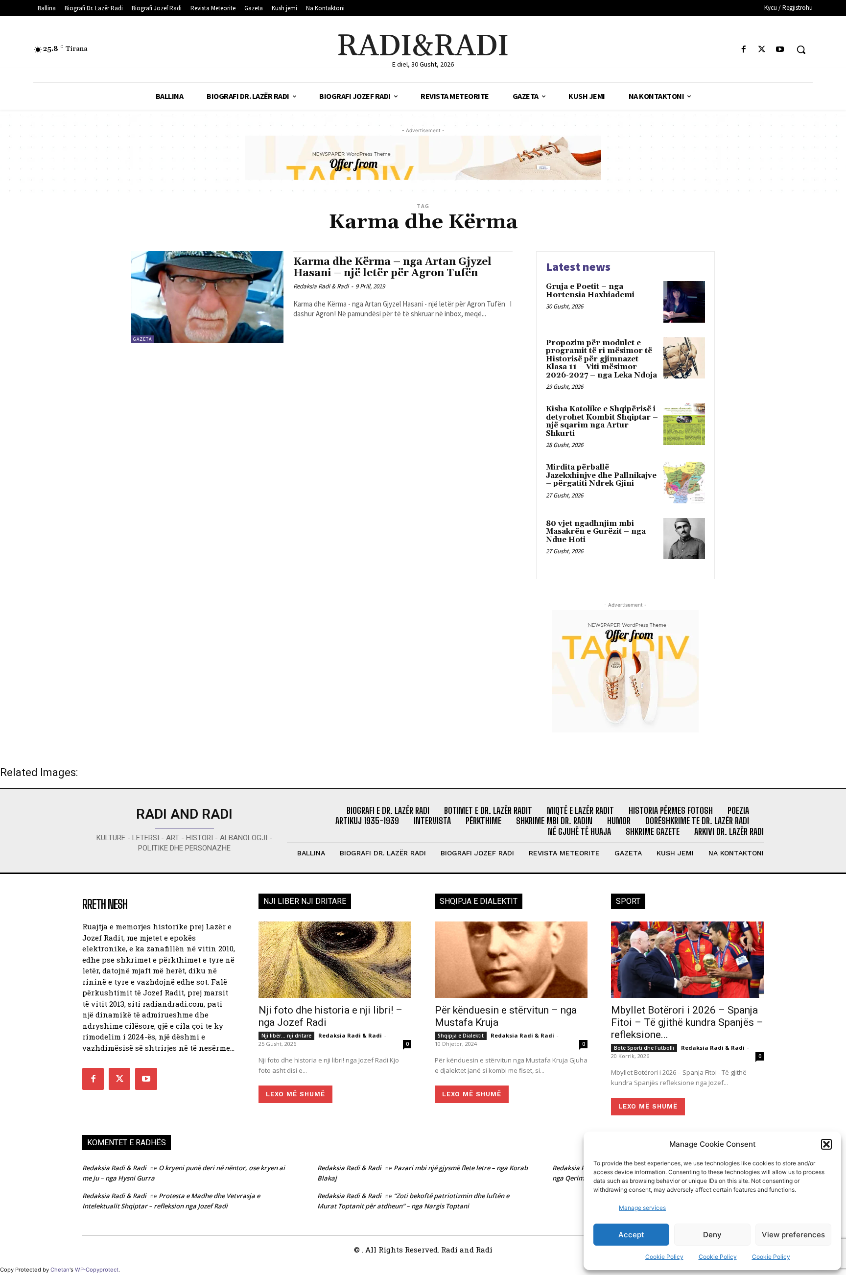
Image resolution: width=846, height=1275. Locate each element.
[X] (762, 49)
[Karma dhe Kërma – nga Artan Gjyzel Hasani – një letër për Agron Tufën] (207, 297)
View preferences (793, 1234)
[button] (826, 1144)
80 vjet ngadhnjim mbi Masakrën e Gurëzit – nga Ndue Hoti (596, 531)
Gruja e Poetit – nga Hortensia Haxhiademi (590, 291)
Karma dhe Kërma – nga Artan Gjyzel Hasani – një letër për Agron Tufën (392, 268)
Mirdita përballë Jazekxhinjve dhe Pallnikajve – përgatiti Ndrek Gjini (601, 475)
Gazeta (142, 339)
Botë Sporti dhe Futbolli (644, 1047)
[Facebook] (743, 49)
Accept (631, 1234)
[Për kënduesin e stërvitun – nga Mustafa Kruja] (511, 959)
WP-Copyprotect (96, 1269)
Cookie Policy (664, 1256)
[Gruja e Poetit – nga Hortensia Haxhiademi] (684, 302)
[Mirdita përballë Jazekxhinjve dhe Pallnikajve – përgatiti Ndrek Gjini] (684, 482)
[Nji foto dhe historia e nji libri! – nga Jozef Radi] (334, 959)
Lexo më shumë (295, 1094)
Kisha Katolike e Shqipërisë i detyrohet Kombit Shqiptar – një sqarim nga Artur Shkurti (602, 421)
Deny (712, 1234)
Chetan (60, 1269)
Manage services (642, 1207)
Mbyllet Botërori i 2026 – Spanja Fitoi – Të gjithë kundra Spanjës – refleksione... (687, 1022)
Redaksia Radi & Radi (321, 286)
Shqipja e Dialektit (461, 1035)
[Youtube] (780, 49)
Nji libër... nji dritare (286, 1035)
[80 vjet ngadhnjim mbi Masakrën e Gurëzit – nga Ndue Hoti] (684, 539)
